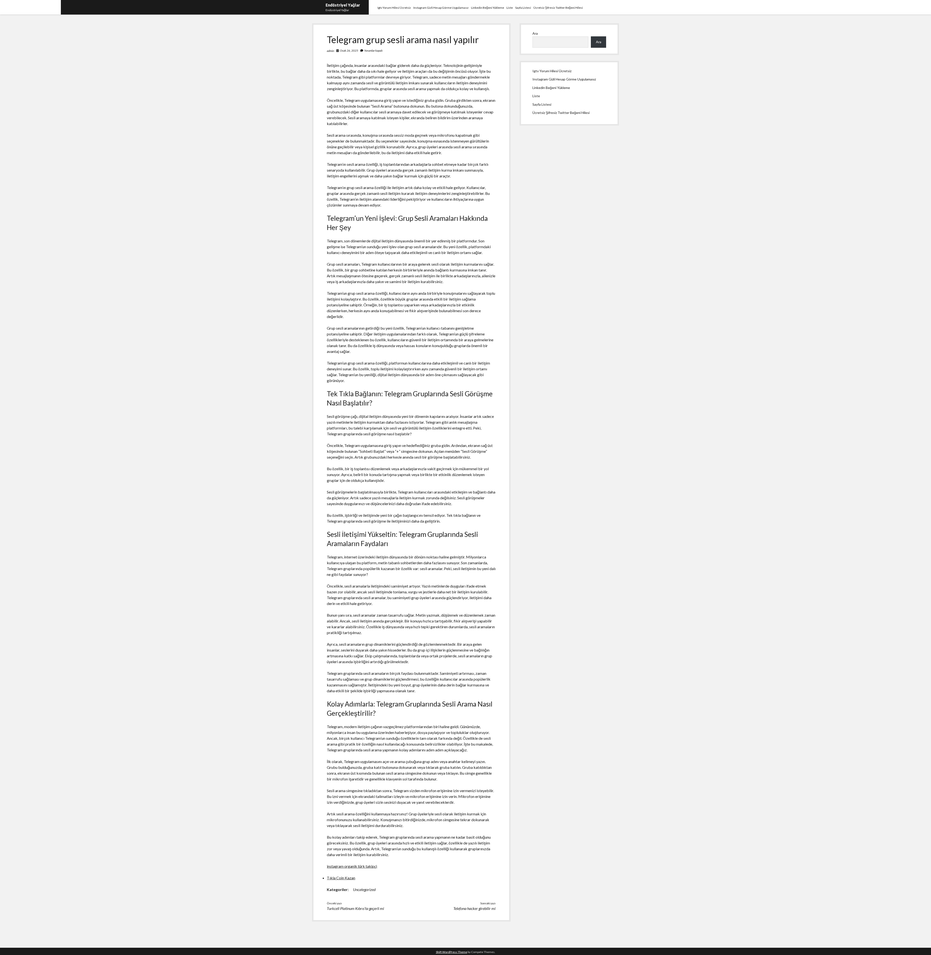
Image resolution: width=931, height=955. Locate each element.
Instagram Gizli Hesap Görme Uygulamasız (441, 7)
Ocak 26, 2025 (349, 50)
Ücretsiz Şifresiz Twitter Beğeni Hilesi (558, 7)
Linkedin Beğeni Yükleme (487, 7)
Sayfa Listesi (523, 7)
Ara (535, 33)
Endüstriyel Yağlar (343, 5)
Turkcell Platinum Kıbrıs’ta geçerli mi (355, 908)
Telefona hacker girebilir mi (474, 908)
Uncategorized (364, 889)
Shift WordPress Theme (451, 952)
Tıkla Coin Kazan (341, 877)
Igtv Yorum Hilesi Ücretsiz (394, 7)
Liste (509, 7)
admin (330, 51)
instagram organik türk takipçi (352, 866)
